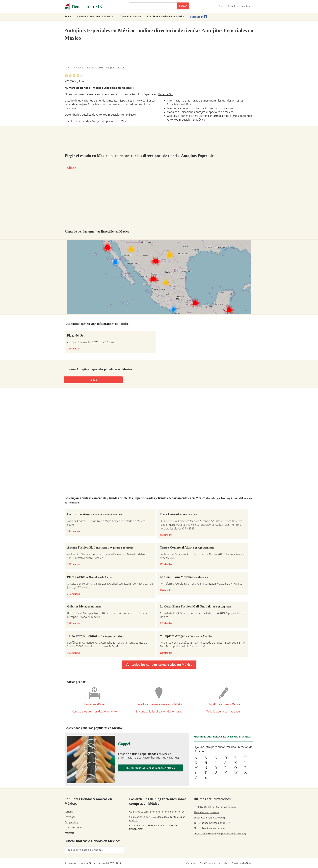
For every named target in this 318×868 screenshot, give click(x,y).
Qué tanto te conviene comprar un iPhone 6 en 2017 (158, 811)
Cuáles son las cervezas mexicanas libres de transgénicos (153, 827)
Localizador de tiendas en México (165, 16)
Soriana (69, 811)
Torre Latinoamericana (212, 822)
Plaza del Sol (165, 94)
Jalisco (70, 168)
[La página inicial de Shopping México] (94, 6)
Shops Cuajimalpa (209, 817)
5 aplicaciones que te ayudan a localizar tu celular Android (157, 818)
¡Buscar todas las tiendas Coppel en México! (151, 767)
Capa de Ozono (73, 827)
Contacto (190, 863)
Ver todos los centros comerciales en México (159, 664)
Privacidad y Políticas (241, 863)
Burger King (71, 822)
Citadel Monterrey (209, 828)
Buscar (183, 5)
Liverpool (70, 816)
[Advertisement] (159, 53)
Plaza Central (206, 812)
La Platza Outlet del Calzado (215, 807)
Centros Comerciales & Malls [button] (94, 16)
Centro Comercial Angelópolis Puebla (220, 833)
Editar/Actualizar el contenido (213, 863)
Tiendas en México (130, 16)
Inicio (68, 16)
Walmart (69, 832)
